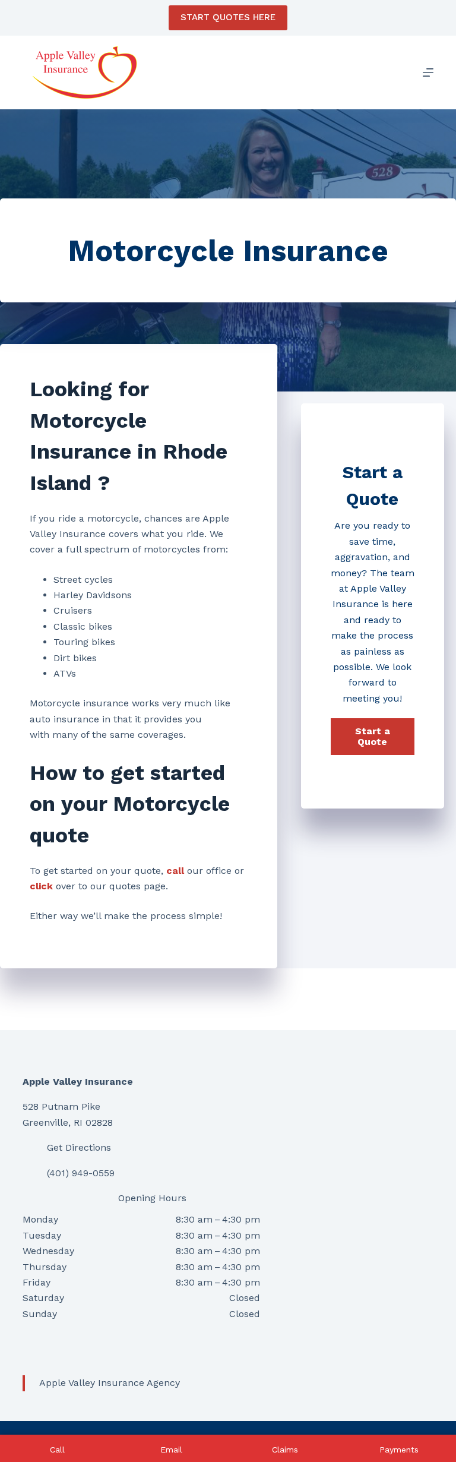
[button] (372, 736)
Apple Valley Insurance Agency (109, 1382)
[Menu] (428, 72)
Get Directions (79, 1147)
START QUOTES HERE (228, 17)
